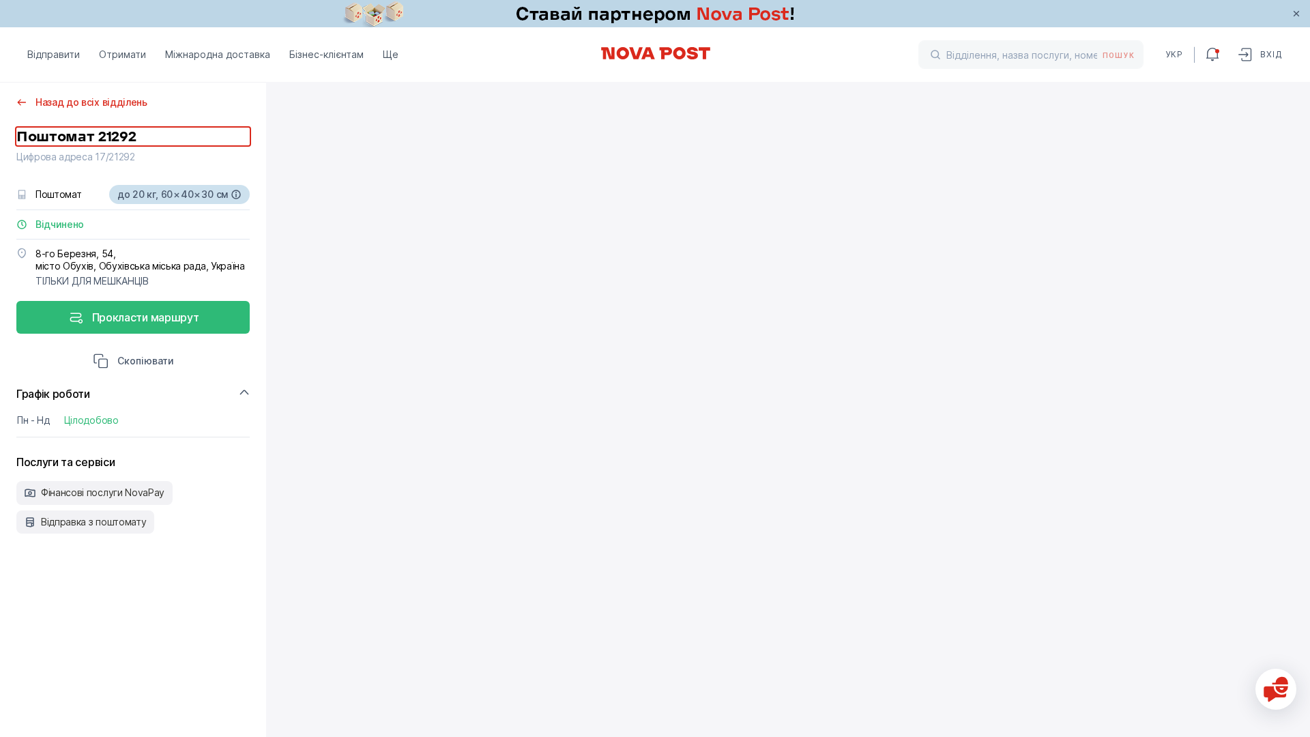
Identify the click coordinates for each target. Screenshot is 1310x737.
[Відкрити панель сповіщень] (1212, 54)
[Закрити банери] (1296, 13)
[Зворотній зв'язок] (1275, 689)
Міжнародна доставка (217, 54)
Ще (390, 54)
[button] (133, 362)
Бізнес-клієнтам (326, 54)
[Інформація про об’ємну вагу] (236, 194)
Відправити (53, 54)
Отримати (122, 54)
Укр (1174, 54)
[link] (655, 13)
